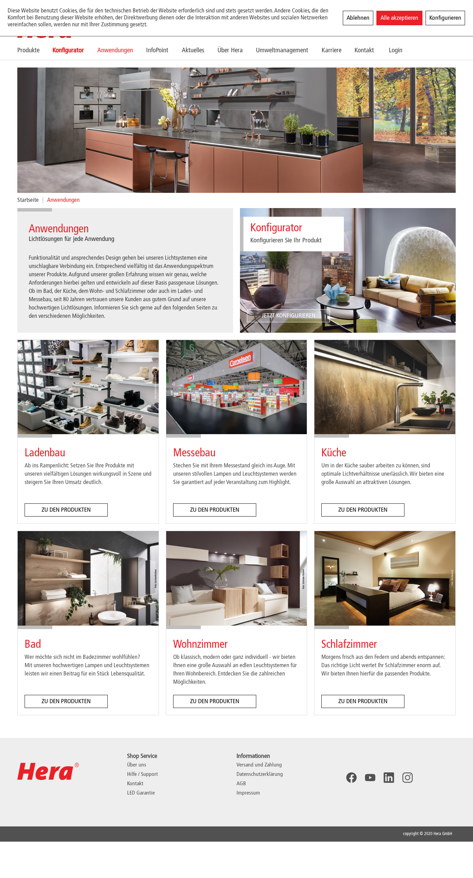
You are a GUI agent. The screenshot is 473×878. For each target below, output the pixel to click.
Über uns (136, 765)
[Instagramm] (407, 777)
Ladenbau (45, 453)
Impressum (248, 793)
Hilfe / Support (142, 774)
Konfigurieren (445, 18)
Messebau (194, 453)
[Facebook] (351, 777)
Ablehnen (358, 18)
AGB (241, 784)
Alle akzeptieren (399, 18)
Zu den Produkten (66, 510)
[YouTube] (370, 777)
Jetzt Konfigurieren (288, 316)
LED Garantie (141, 793)
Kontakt (135, 784)
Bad (33, 644)
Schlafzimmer (349, 644)
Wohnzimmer (200, 644)
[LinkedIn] (389, 777)
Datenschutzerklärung (260, 774)
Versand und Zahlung (259, 765)
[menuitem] (35, 50)
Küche (333, 453)
